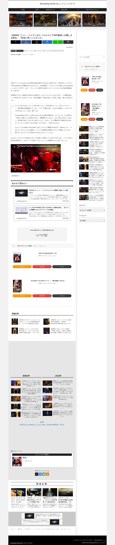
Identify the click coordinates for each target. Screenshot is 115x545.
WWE (13, 50)
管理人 (25, 458)
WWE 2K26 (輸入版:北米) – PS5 (48, 253)
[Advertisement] (42, 69)
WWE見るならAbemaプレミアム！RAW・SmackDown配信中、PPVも (42, 424)
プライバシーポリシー (88, 540)
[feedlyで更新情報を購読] (29, 461)
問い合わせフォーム (100, 540)
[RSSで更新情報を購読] (31, 461)
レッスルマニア (39, 50)
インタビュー (20, 50)
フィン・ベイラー (29, 50)
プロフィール (77, 540)
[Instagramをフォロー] (26, 461)
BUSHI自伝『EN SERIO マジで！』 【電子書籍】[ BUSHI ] (47, 280)
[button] (68, 42)
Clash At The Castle (59, 50)
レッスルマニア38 (49, 50)
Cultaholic (15, 175)
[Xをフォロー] (24, 461)
